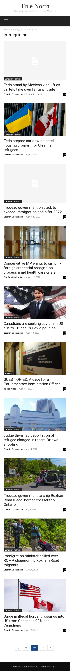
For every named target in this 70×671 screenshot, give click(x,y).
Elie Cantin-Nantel (13, 277)
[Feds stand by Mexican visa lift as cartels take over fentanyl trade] (35, 60)
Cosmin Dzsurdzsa (13, 94)
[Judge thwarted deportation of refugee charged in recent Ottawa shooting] (35, 414)
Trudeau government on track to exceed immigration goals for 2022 (33, 209)
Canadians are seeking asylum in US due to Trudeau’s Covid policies (33, 325)
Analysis (8, 373)
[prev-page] (18, 648)
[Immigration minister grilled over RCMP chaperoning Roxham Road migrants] (35, 535)
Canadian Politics (13, 79)
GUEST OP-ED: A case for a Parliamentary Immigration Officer (32, 381)
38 (26, 647)
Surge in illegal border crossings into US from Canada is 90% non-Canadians (34, 620)
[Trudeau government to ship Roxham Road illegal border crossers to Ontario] (35, 474)
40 (42, 647)
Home (7, 29)
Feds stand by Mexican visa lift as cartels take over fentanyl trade (32, 87)
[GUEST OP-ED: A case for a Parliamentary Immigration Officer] (35, 358)
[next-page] (50, 648)
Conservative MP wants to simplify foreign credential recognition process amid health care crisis (33, 267)
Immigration (19, 29)
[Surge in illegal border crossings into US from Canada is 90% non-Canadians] (35, 595)
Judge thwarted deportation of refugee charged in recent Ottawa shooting (31, 439)
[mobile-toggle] (6, 21)
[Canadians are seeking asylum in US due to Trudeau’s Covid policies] (35, 302)
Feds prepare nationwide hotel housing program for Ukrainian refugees (29, 145)
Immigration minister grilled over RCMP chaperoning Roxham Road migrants (31, 560)
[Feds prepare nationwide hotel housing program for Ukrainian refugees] (35, 119)
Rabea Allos (10, 388)
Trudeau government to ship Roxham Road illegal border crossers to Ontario (34, 500)
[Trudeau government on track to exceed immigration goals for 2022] (35, 183)
